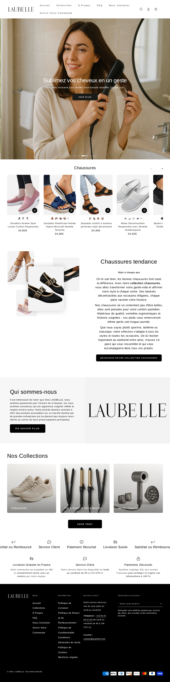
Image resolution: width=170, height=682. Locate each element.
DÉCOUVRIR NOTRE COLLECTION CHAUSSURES (128, 358)
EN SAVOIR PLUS (27, 428)
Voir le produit (34, 210)
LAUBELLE (19, 672)
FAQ (35, 618)
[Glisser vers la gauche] (154, 169)
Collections (39, 608)
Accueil (37, 603)
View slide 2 (85, 153)
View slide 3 (93, 153)
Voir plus (85, 97)
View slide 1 (76, 153)
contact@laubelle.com (94, 639)
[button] (141, 9)
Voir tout (85, 524)
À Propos (38, 613)
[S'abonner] (161, 604)
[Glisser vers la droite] (160, 169)
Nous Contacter (41, 622)
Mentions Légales (68, 657)
